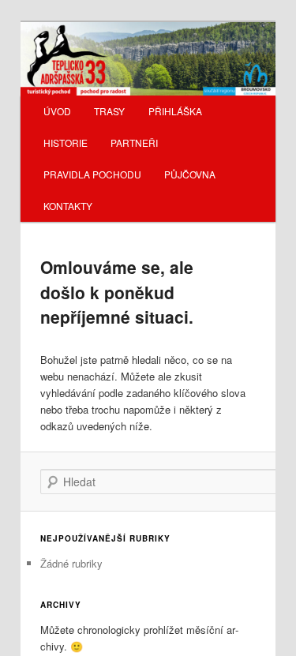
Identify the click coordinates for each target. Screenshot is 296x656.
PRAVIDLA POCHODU (92, 174)
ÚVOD (57, 111)
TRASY (109, 111)
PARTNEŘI (134, 142)
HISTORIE (65, 142)
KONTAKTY (67, 205)
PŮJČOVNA (189, 174)
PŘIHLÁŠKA (175, 111)
